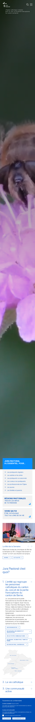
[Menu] (31, 4)
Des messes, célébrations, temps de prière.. (17, 640)
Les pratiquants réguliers (15, 472)
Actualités (11, 560)
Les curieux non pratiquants (16, 481)
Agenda (6, 557)
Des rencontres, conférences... (16, 644)
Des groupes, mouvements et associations (15, 632)
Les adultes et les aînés (15, 475)
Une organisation (12, 627)
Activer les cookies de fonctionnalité (13, 715)
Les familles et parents (14, 490)
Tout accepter (6, 718)
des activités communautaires (16, 636)
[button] (29, 546)
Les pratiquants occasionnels (17, 478)
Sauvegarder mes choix (18, 718)
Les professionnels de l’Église (17, 484)
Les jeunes (10, 487)
